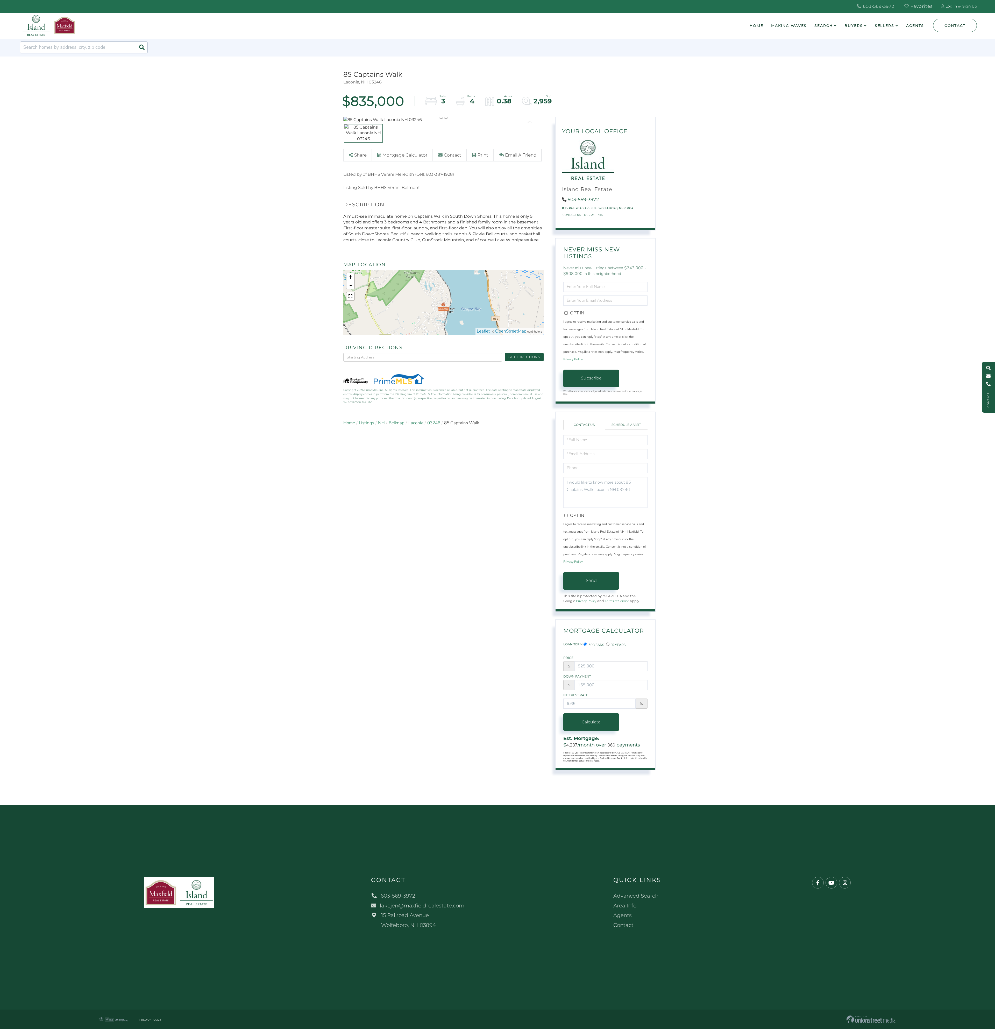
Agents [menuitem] (915, 25)
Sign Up (969, 6)
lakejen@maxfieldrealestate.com (422, 906)
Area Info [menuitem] (624, 906)
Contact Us (572, 215)
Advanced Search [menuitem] (635, 896)
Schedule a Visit (626, 425)
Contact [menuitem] (623, 925)
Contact (954, 25)
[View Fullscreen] (350, 296)
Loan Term (572, 644)
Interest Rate (575, 695)
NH (381, 423)
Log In (951, 6)
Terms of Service (617, 601)
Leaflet (483, 331)
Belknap (396, 423)
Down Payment (577, 676)
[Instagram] (844, 883)
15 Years (618, 645)
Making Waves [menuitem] (789, 25)
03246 (433, 423)
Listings (366, 423)
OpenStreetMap (511, 331)
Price (568, 658)
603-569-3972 (878, 6)
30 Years (596, 645)
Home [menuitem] (756, 25)
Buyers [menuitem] (853, 25)
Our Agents (593, 215)
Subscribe (591, 378)
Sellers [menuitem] (884, 25)
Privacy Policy (573, 359)
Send (591, 580)
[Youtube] (831, 883)
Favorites (921, 6)
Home (349, 423)
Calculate (591, 722)
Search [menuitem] (823, 25)
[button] (141, 47)
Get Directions (524, 357)
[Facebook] (817, 883)
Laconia (415, 423)
